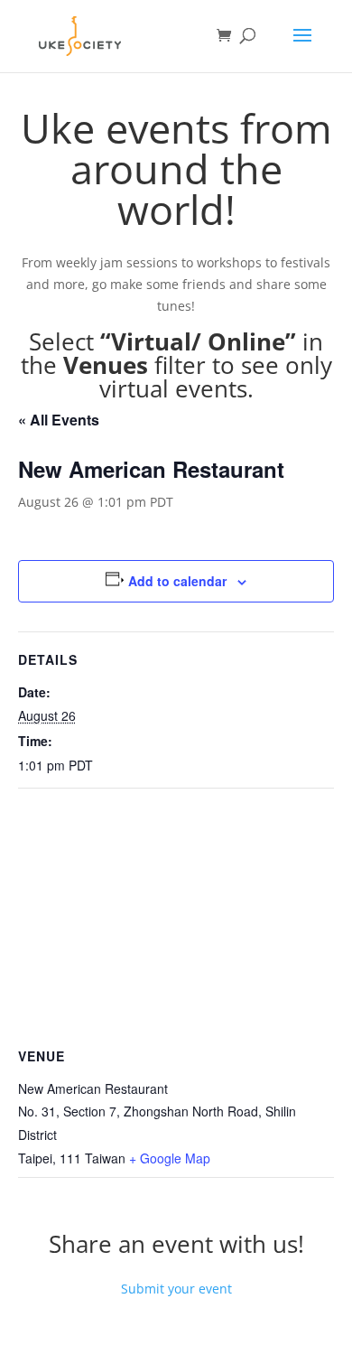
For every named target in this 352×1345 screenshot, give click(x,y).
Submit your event (176, 1288)
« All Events (58, 419)
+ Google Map (169, 1158)
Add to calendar (177, 581)
